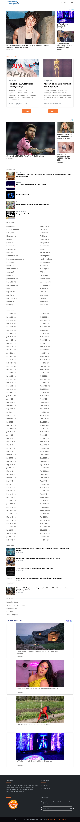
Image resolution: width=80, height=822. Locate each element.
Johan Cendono (12, 602)
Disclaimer (44, 785)
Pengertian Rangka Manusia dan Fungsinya (57, 85)
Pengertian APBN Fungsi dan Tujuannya (21, 85)
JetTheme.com (51, 819)
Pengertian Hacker (22, 194)
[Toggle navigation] (72, 2)
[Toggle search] (68, 2)
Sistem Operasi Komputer (16, 605)
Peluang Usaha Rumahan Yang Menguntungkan (32, 204)
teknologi (18, 182)
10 (18, 56)
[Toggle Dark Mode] (65, 2)
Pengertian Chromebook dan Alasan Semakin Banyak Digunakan (38, 558)
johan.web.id (62, 819)
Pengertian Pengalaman (24, 214)
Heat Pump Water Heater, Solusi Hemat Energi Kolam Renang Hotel (39, 578)
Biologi (46, 80)
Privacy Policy (45, 788)
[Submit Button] (71, 808)
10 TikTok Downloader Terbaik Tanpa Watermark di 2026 (35, 568)
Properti (18, 172)
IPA (51, 80)
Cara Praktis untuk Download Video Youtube (31, 184)
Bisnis (11, 80)
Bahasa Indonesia (21, 211)
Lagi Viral (9, 611)
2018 (14, 56)
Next (52, 111)
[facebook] (61, 2)
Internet (18, 192)
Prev (27, 111)
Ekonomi (17, 80)
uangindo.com (11, 608)
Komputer (24, 192)
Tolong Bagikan (12, 615)
